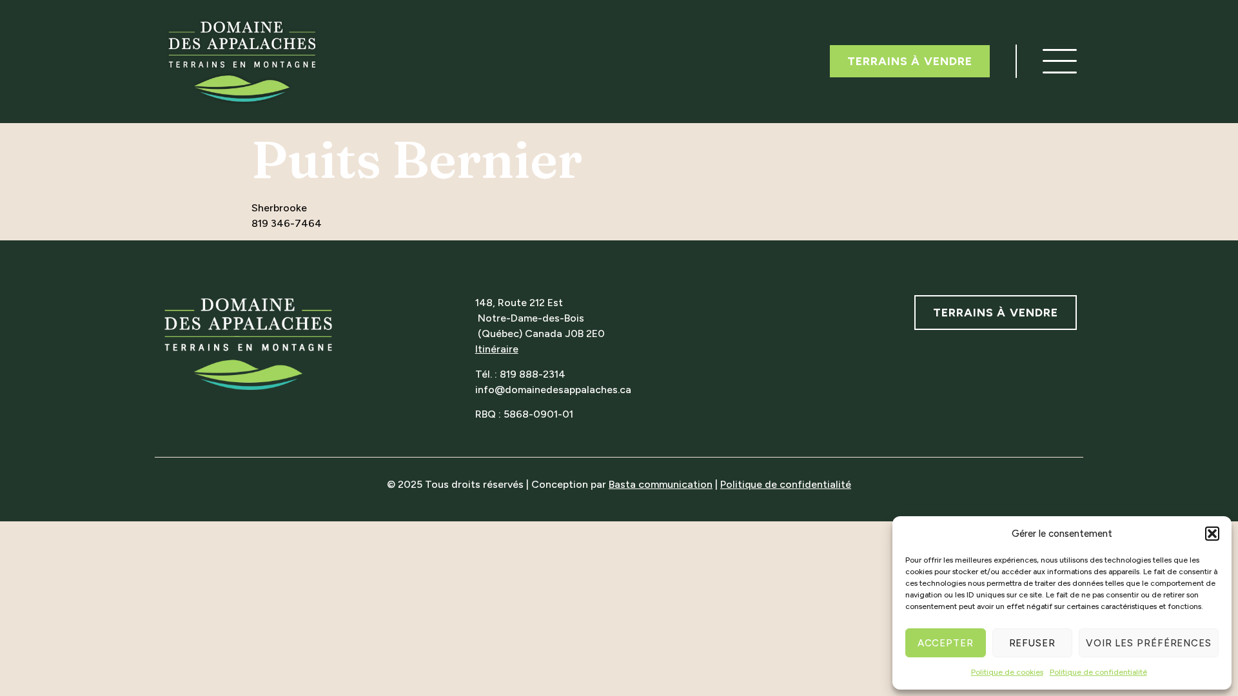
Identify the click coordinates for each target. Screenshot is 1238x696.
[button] (1212, 533)
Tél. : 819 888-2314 (520, 374)
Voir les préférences (1149, 643)
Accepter (946, 643)
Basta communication (660, 484)
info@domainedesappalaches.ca (553, 389)
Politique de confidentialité (1098, 672)
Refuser (1032, 643)
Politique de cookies (1007, 672)
